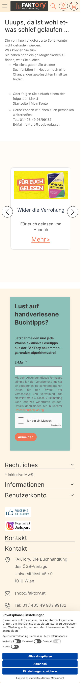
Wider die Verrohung (40, 210)
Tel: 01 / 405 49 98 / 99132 (40, 605)
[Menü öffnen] (5, 6)
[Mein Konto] (63, 6)
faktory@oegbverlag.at (42, 124)
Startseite (20, 103)
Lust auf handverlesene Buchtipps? (37, 314)
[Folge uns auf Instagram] (40, 526)
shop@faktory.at (30, 593)
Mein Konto (39, 103)
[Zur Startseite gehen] (29, 6)
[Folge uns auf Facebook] (40, 512)
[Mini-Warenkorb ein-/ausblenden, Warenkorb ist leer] (74, 6)
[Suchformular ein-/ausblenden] (53, 6)
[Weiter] (72, 211)
